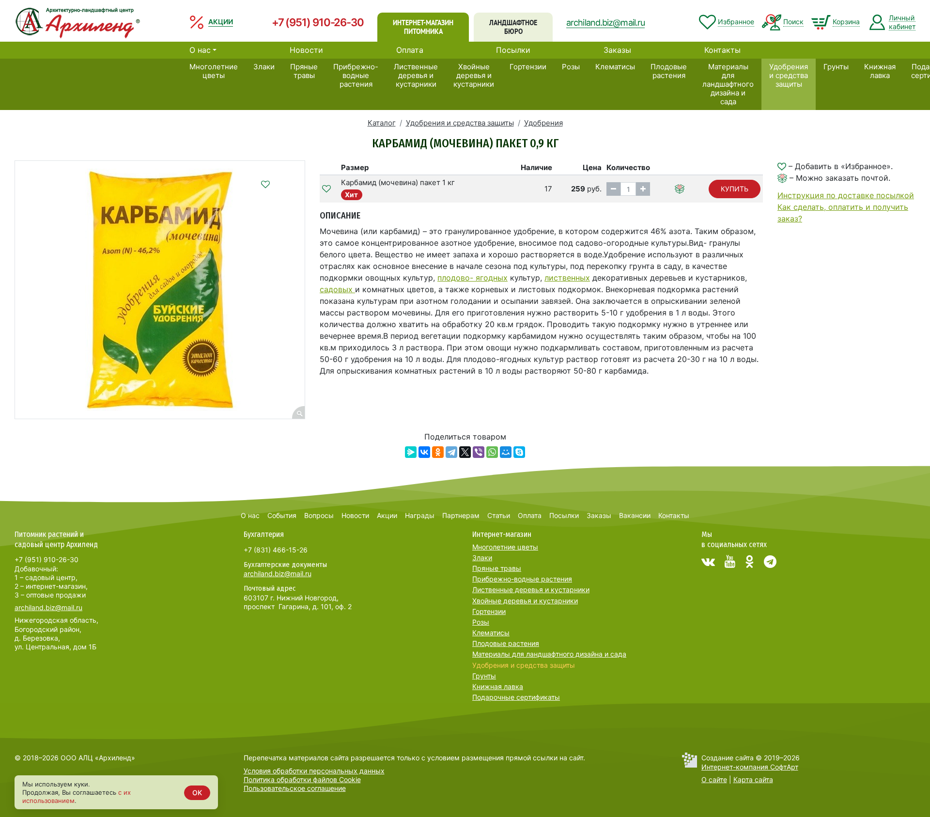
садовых (337, 289)
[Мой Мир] (506, 452)
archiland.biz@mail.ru (605, 22)
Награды (419, 515)
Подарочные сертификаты (516, 697)
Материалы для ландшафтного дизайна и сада (728, 84)
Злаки (264, 66)
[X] (465, 452)
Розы (571, 66)
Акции (387, 515)
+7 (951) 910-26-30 (318, 22)
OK (197, 792)
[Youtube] (730, 561)
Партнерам (461, 515)
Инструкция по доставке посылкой (845, 195)
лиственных (567, 278)
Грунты (836, 66)
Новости (306, 50)
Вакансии (635, 515)
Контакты (722, 50)
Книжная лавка (880, 71)
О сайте (714, 779)
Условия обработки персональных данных (314, 771)
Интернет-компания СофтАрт (749, 767)
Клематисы (615, 66)
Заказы (617, 50)
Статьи (498, 515)
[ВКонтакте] (424, 452)
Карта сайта (753, 779)
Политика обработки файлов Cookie (302, 779)
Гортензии (528, 66)
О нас (200, 50)
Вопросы (319, 515)
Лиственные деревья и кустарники (416, 75)
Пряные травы (304, 71)
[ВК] (708, 561)
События (281, 515)
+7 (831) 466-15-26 (276, 550)
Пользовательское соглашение (295, 788)
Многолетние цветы (213, 71)
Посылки (513, 50)
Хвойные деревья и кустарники (473, 75)
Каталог (382, 122)
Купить (734, 189)
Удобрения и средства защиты (788, 75)
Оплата (409, 50)
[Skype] (519, 452)
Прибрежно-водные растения (355, 75)
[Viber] (478, 452)
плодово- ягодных (472, 278)
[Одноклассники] (438, 452)
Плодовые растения (669, 71)
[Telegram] (451, 452)
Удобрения (543, 122)
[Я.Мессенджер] (411, 452)
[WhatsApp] (492, 452)
